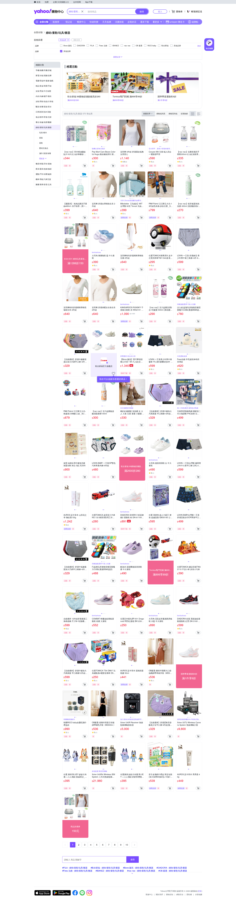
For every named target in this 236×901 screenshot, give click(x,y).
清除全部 (76, 40)
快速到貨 (94, 21)
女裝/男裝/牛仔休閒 (43, 91)
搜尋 (133, 859)
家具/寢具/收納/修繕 (43, 169)
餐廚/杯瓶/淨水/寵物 (43, 163)
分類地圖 (198, 894)
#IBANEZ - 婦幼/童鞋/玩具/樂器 (110, 870)
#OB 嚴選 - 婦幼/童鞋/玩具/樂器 (172, 870)
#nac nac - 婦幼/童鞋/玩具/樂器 (141, 870)
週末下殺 (144, 21)
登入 (160, 11)
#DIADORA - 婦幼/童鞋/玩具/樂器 (172, 867)
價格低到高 (160, 113)
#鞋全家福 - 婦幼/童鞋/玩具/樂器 (105, 867)
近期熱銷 (184, 113)
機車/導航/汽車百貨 (43, 179)
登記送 (68, 21)
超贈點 (195, 21)
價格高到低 (173, 113)
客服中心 (149, 894)
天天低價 (106, 21)
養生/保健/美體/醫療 (43, 122)
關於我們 (159, 894)
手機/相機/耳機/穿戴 (43, 70)
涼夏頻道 (119, 21)
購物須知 (169, 894)
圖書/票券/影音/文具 (43, 184)
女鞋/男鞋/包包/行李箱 (44, 101)
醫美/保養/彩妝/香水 (43, 106)
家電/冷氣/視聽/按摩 (43, 75)
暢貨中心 (81, 21)
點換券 (56, 21)
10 (127, 844)
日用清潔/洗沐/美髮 (43, 111)
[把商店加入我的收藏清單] (113, 373)
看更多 (156, 21)
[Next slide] (86, 132)
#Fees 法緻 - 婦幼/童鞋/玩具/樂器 (77, 870)
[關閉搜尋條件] (82, 11)
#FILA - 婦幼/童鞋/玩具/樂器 (74, 867)
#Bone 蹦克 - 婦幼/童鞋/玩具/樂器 (138, 867)
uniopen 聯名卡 (177, 21)
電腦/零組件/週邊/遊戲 (44, 80)
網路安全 (179, 894)
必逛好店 (132, 21)
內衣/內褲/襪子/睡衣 (43, 96)
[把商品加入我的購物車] (84, 165)
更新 (200, 891)
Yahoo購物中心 (49, 11)
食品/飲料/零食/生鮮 (43, 117)
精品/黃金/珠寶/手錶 (43, 86)
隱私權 (189, 894)
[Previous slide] (64, 132)
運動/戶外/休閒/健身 (43, 174)
